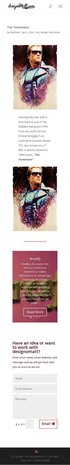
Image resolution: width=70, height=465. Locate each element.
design (44, 32)
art (37, 32)
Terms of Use (41, 460)
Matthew (15, 32)
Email (46, 423)
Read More (35, 312)
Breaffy (35, 259)
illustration (54, 32)
